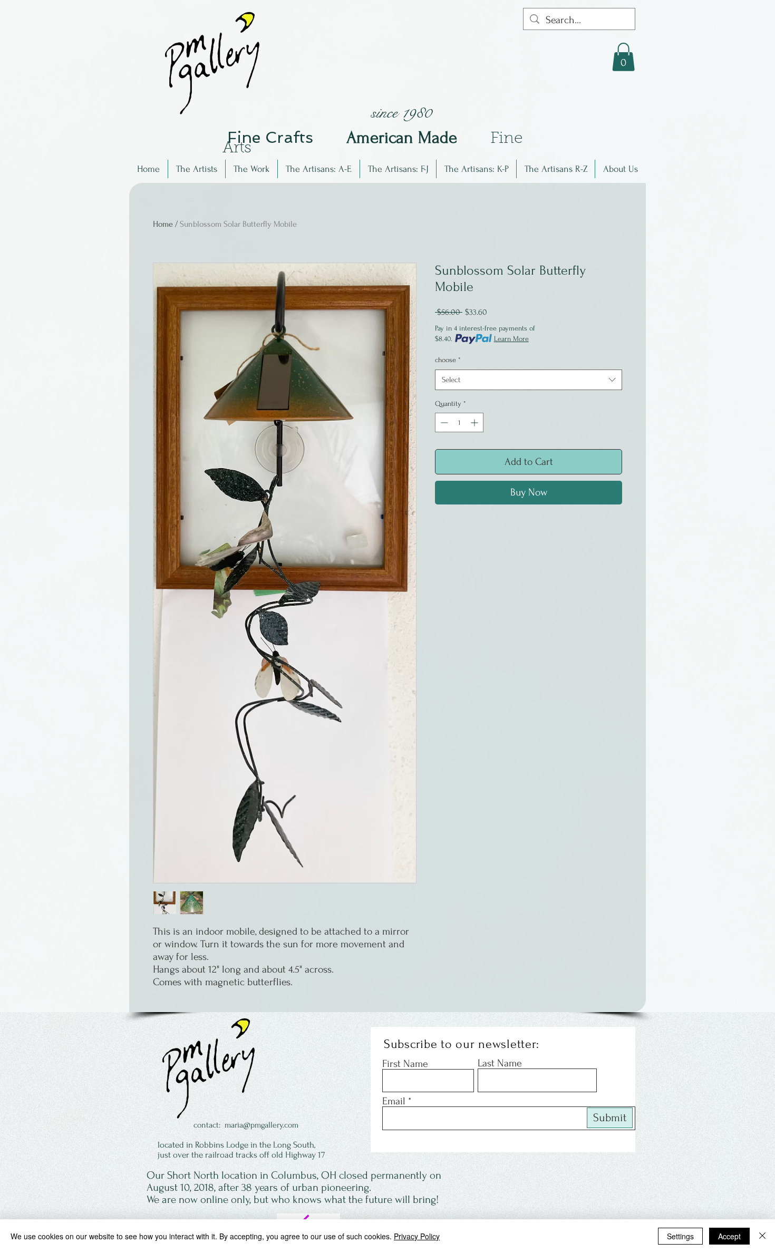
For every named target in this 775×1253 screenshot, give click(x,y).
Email (393, 1101)
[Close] (762, 1236)
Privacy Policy (417, 1236)
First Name (405, 1063)
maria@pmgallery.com (261, 1125)
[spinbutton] (459, 422)
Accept (729, 1236)
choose (448, 360)
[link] (623, 57)
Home (163, 224)
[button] (196, 169)
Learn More (511, 339)
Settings (680, 1236)
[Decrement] (443, 422)
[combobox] (528, 380)
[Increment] (475, 422)
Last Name (500, 1063)
